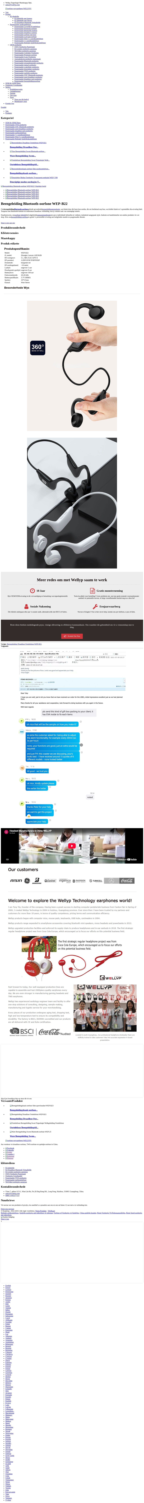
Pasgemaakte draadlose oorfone (25, 33)
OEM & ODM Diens (13, 83)
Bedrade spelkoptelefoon (10, 1213)
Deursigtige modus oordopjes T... (25, 182)
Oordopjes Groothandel (13, 85)
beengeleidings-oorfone (19, 217)
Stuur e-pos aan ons (8, 223)
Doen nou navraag (7, 1209)
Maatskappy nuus (20, 101)
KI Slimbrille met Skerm (23, 20)
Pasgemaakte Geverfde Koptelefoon (27, 27)
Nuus (12, 97)
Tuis (6, 12)
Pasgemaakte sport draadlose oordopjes (28, 77)
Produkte (8, 113)
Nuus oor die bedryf (21, 99)
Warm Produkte (40, 1211)
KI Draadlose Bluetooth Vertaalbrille (27, 23)
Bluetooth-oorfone (21, 209)
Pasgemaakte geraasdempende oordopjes (28, 63)
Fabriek (12, 93)
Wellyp (7, 87)
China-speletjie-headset (88, 1213)
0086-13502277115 (12, 1195)
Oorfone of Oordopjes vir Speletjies (66, 1213)
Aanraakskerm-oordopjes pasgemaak (27, 59)
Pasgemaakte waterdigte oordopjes (26, 67)
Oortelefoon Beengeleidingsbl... (24, 164)
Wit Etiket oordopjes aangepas (25, 51)
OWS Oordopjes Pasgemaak (24, 47)
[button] (72, 636)
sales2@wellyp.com (12, 5)
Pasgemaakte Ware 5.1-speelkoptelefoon (28, 39)
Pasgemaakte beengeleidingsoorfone (27, 81)
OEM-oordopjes (15, 45)
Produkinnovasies (16, 89)
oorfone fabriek (20, 215)
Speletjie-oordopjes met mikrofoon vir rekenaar (36, 1213)
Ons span (13, 95)
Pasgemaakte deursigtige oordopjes (26, 69)
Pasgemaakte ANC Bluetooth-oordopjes (28, 75)
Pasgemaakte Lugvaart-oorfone (25, 37)
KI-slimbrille (14, 16)
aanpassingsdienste (44, 215)
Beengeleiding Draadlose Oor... (24, 147)
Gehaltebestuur (15, 91)
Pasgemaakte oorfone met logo (25, 35)
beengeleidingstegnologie (51, 209)
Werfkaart (51, 1211)
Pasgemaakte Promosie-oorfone (25, 29)
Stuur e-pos (5, 1219)
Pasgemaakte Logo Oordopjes (25, 57)
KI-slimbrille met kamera (23, 18)
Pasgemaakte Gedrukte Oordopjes (26, 53)
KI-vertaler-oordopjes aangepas (25, 49)
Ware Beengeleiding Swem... (23, 156)
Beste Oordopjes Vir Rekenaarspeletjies (111, 1213)
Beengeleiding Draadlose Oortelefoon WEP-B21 (24, 644)
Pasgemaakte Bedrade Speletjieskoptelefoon (30, 43)
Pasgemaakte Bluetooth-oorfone (25, 31)
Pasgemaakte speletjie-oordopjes (25, 73)
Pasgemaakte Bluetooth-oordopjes (26, 61)
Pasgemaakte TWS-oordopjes (24, 71)
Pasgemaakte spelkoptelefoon (20, 25)
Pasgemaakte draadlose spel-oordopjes (28, 79)
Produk (8, 14)
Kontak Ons (9, 103)
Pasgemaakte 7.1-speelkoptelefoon (26, 41)
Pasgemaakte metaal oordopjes (25, 65)
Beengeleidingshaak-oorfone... (24, 173)
